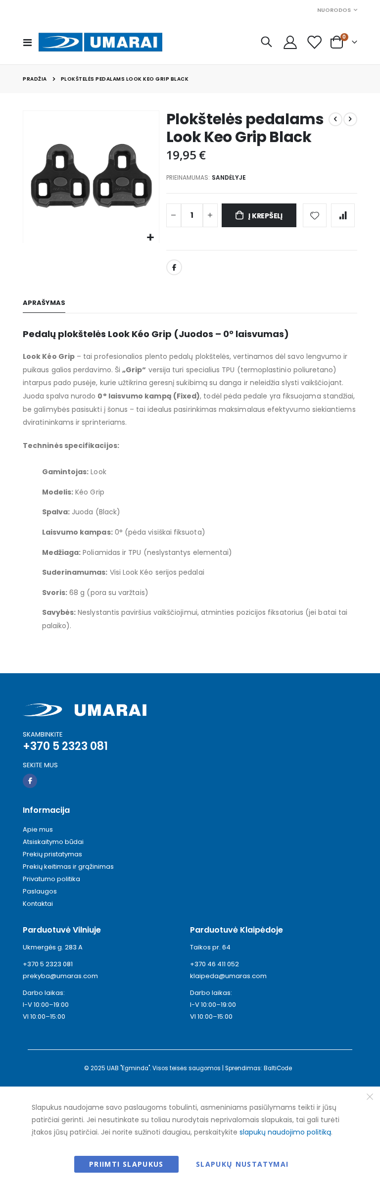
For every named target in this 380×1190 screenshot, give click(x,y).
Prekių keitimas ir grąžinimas (68, 866)
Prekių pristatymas (52, 854)
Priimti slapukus (126, 1164)
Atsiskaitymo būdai (53, 841)
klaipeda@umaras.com (228, 976)
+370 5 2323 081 (48, 964)
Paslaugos (40, 891)
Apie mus (38, 829)
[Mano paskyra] (290, 42)
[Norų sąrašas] (314, 42)
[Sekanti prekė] (350, 119)
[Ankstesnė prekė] (335, 119)
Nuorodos (334, 10)
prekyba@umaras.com (60, 976)
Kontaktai (38, 903)
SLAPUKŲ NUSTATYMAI (242, 1164)
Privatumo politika (51, 879)
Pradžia (35, 79)
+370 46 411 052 (214, 964)
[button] (150, 238)
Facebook (174, 267)
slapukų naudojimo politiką (285, 1132)
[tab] (44, 303)
